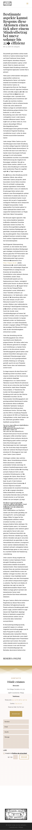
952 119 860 (15, 700)
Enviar (24, 757)
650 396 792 (23, 700)
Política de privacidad (19, 753)
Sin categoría (16, 46)
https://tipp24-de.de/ (10, 263)
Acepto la (16, 753)
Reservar (16, 714)
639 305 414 (18, 703)
